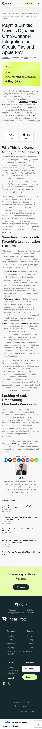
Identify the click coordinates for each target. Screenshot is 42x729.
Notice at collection (11, 726)
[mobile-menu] (38, 3)
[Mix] (32, 460)
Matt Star (6, 58)
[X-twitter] (9, 683)
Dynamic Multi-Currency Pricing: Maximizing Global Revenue (19, 530)
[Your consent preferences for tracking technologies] (38, 725)
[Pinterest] (23, 460)
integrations (29, 115)
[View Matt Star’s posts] (21, 469)
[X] (10, 460)
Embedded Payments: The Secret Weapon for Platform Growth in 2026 (19, 518)
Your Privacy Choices (18, 722)
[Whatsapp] (36, 460)
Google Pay (23, 102)
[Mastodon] (28, 460)
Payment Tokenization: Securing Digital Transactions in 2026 (17, 507)
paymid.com (11, 444)
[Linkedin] (19, 460)
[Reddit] (14, 460)
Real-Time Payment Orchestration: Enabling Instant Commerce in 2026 (19, 541)
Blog (26, 58)
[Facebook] (6, 460)
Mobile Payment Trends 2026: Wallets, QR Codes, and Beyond (21, 553)
